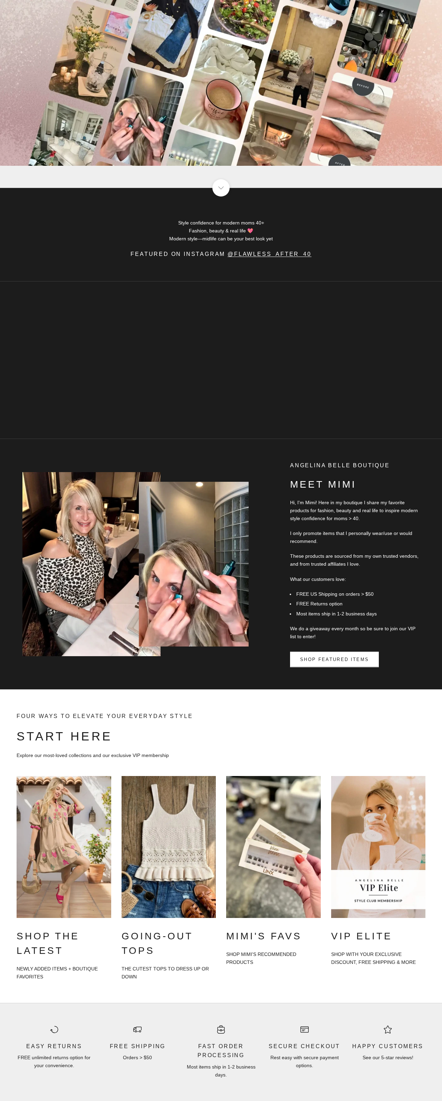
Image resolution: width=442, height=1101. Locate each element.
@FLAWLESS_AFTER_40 (269, 254)
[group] (221, 94)
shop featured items (334, 659)
